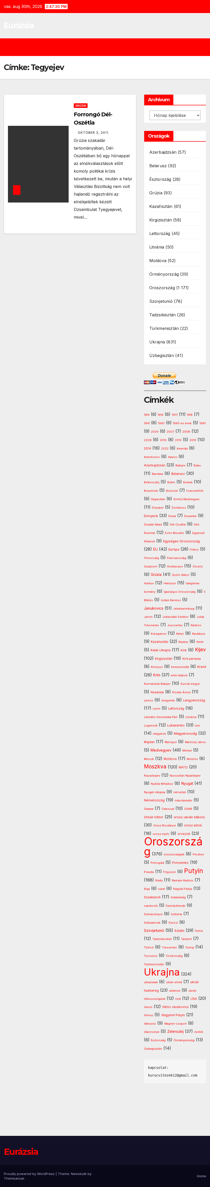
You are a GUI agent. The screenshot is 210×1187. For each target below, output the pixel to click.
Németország (154, 800)
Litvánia (156, 247)
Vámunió (150, 1023)
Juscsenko (175, 625)
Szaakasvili (152, 897)
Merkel (187, 750)
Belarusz (158, 165)
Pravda (149, 872)
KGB (184, 650)
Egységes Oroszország (181, 541)
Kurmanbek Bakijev (157, 684)
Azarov (172, 457)
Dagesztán (158, 499)
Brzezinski (151, 490)
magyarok (159, 733)
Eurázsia (19, 25)
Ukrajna (157, 341)
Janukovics (153, 608)
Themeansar (14, 1178)
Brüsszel (172, 490)
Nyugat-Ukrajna (154, 792)
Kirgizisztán (160, 219)
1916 (160, 415)
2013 (193, 440)
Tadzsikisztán (162, 314)
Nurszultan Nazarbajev (185, 775)
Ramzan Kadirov (182, 880)
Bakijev (180, 465)
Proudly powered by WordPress (30, 1174)
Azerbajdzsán (162, 152)
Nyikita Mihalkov (162, 784)
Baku (197, 465)
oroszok (183, 834)
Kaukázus (198, 633)
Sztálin (179, 931)
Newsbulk (79, 1174)
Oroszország (162, 287)
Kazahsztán (161, 206)
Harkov (149, 583)
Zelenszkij (175, 1031)
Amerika (182, 448)
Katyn (180, 633)
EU (155, 549)
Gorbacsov (175, 566)
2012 (178, 440)
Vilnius (148, 1015)
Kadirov (196, 625)
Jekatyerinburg (183, 608)
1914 (147, 415)
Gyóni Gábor (180, 575)
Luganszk (151, 725)
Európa (174, 549)
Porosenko (180, 863)
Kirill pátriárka (191, 658)
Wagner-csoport (175, 1023)
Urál (178, 999)
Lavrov (148, 700)
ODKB (188, 809)
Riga (147, 889)
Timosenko (169, 947)
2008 (186, 431)
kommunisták (180, 667)
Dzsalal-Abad (153, 524)
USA (194, 999)
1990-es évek (182, 423)
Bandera (157, 474)
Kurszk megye (190, 684)
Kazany (183, 642)
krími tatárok (179, 675)
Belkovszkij (151, 482)
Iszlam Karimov (171, 600)
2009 (148, 440)
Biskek (188, 482)
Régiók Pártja (182, 889)
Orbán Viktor (153, 817)
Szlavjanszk (152, 922)
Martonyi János (195, 742)
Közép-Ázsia (181, 692)
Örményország (164, 274)
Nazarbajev (152, 775)
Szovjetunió (161, 301)
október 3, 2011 (93, 133)
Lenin (156, 708)
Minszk (149, 759)
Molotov (192, 759)
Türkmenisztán (164, 328)
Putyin (193, 871)
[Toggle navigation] (109, 47)
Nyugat (187, 783)
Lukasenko (176, 725)
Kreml (201, 667)
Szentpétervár (175, 906)
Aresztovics (152, 457)
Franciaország (176, 558)
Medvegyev (161, 750)
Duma (172, 516)
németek (179, 792)
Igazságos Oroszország (180, 592)
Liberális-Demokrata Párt (160, 717)
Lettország (159, 233)
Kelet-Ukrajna (161, 650)
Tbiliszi (149, 947)
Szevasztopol (153, 914)
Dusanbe (190, 516)
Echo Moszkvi (174, 533)
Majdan (149, 742)
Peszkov (198, 854)
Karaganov (158, 633)
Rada (159, 880)
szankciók (151, 906)
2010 (163, 440)
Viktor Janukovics (175, 1007)
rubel (161, 889)
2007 (170, 431)
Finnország (151, 558)
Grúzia (80, 105)
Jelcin (148, 617)
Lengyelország (194, 700)
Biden (171, 482)
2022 (165, 448)
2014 (147, 448)
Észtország (160, 179)
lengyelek (168, 700)
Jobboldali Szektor (175, 617)
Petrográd (157, 863)
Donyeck (151, 516)
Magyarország (185, 733)
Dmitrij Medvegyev (186, 499)
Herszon (170, 583)
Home (201, 1176)
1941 (147, 423)
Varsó (148, 1007)
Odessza (168, 809)
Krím (156, 675)
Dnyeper (158, 507)
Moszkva (155, 766)
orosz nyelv (161, 834)
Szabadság (178, 897)
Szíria (199, 931)
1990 (161, 423)
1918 (190, 415)
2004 (155, 431)
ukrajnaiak (151, 982)
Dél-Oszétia (178, 524)
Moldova (157, 260)
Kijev (200, 650)
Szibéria (176, 914)
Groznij (198, 566)
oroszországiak (174, 854)
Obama (148, 809)
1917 (175, 415)
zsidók (198, 1032)
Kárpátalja (157, 692)
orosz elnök (193, 825)
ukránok (174, 990)
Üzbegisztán (161, 355)
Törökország (174, 956)
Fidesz (194, 549)
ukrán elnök (174, 982)
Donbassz (179, 507)
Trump (189, 947)
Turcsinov (151, 956)
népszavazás (183, 800)
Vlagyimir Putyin (173, 1015)
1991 (203, 423)
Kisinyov (157, 667)
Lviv (197, 725)
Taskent (186, 939)
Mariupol (171, 742)
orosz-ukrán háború (189, 817)
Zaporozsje (151, 1032)
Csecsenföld (194, 490)
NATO (183, 767)
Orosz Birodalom (164, 825)
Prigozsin (169, 872)
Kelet (200, 642)
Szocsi (173, 922)
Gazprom (150, 566)
